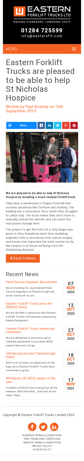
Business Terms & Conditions (42, 435)
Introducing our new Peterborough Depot (30, 355)
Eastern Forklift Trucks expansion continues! (30, 330)
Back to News (24, 258)
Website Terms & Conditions (42, 442)
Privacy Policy (42, 446)
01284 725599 (42, 30)
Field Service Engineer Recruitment (31, 282)
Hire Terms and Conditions (42, 438)
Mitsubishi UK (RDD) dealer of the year (30, 380)
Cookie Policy (42, 449)
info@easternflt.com (42, 36)
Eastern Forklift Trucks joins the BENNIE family (29, 305)
